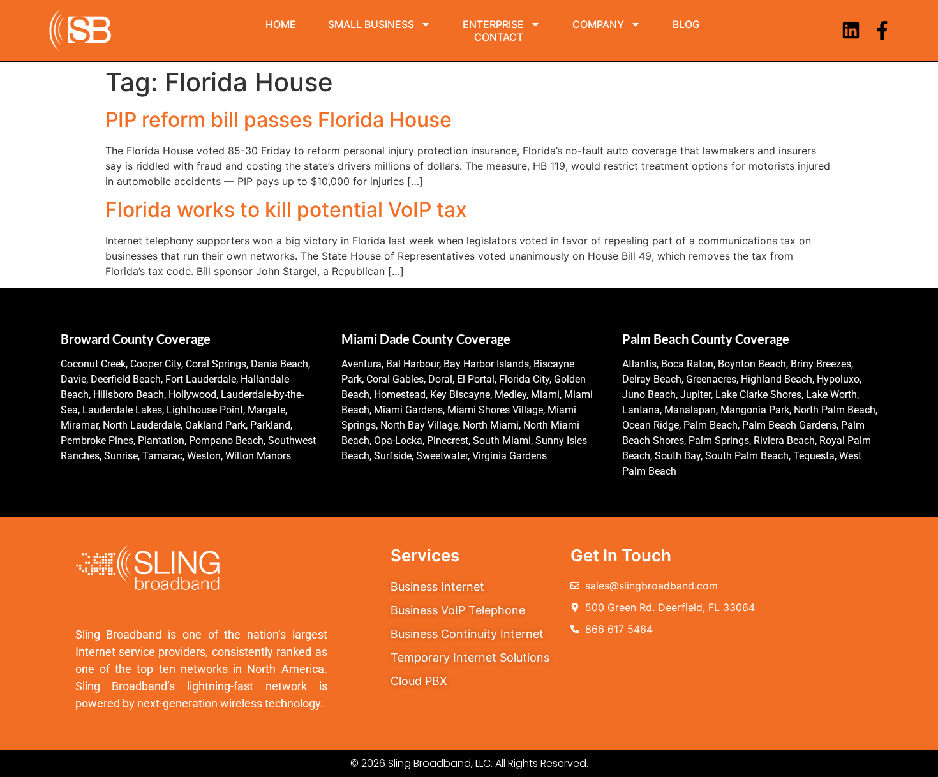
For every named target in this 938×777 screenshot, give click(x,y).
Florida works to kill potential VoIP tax (286, 209)
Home (280, 24)
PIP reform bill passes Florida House (278, 119)
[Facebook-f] (882, 30)
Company (598, 24)
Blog (686, 24)
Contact (498, 37)
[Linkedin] (851, 30)
